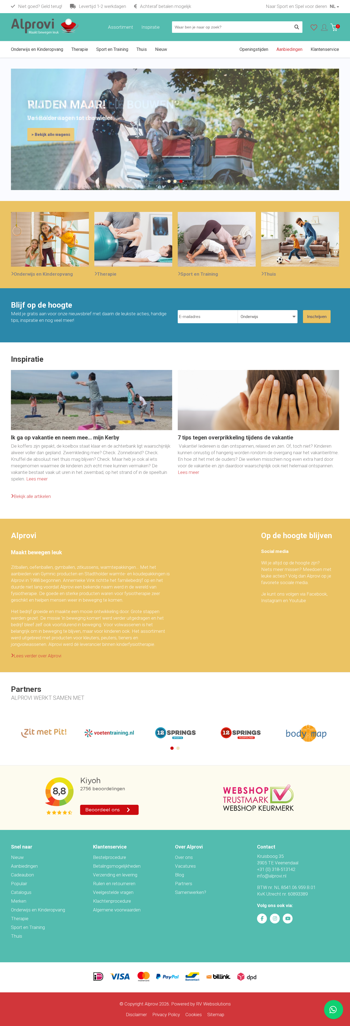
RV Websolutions (213, 1004)
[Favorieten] (314, 28)
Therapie (106, 274)
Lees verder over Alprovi (37, 655)
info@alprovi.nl (271, 876)
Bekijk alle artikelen (32, 496)
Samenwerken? (190, 892)
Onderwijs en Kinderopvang (43, 274)
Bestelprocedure (109, 857)
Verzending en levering (115, 875)
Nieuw (17, 857)
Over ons (184, 857)
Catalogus (21, 892)
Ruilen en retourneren (114, 883)
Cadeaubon (22, 875)
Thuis (270, 274)
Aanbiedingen (24, 866)
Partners (183, 883)
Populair (19, 883)
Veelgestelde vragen (113, 892)
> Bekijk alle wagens (50, 134)
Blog (179, 875)
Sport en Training (199, 274)
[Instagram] (275, 918)
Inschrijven (316, 316)
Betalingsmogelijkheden (117, 866)
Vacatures (185, 866)
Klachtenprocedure (112, 901)
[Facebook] (262, 918)
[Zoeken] (296, 27)
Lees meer (37, 479)
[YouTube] (288, 918)
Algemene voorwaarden (117, 910)
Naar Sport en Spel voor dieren (296, 6)
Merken (18, 901)
